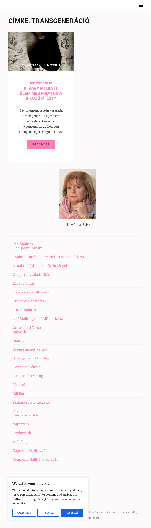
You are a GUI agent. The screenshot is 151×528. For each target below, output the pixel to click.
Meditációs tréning (28, 376)
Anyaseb (19, 332)
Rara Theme (107, 512)
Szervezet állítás (26, 415)
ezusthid (55, 65)
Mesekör (20, 385)
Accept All (72, 512)
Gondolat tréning (27, 367)
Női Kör (18, 394)
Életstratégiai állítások (31, 292)
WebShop (20, 442)
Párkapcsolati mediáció (31, 402)
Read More (41, 144)
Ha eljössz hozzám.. (28, 248)
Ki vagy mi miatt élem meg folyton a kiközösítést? (41, 93)
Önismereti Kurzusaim (31, 328)
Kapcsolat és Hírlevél (29, 451)
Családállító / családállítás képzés (39, 319)
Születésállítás (24, 310)
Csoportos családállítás (31, 275)
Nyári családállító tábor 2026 (35, 459)
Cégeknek (21, 411)
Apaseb (18, 341)
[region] (47, 499)
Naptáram (21, 424)
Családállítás (23, 244)
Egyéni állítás (23, 283)
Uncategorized (41, 83)
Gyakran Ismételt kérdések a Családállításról (48, 257)
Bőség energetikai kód (30, 349)
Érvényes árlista (25, 433)
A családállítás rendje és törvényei (40, 266)
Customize (24, 512)
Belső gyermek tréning (31, 358)
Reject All (48, 512)
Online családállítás (28, 301)
